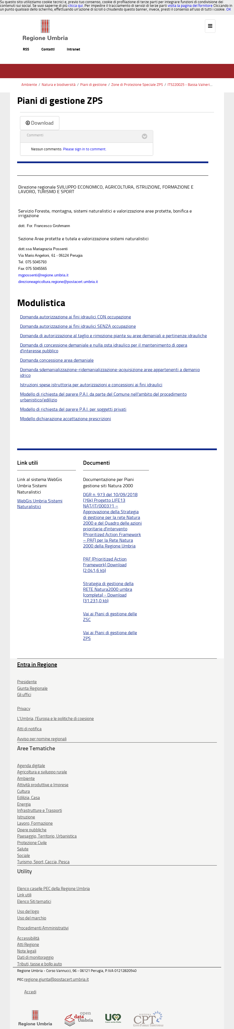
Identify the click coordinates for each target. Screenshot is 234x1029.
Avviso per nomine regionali (41, 738)
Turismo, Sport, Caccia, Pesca (43, 861)
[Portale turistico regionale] (113, 1018)
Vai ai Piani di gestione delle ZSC (110, 616)
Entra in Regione (37, 664)
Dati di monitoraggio (35, 957)
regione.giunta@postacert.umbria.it (56, 979)
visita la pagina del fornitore (190, 5)
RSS (26, 49)
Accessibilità (28, 938)
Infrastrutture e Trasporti (39, 810)
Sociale (23, 855)
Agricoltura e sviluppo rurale (42, 772)
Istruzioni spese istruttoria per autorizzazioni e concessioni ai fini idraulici (91, 384)
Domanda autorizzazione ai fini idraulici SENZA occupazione (78, 326)
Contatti (48, 49)
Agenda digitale (31, 765)
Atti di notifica (29, 728)
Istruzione (26, 817)
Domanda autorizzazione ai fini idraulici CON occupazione (75, 317)
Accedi (30, 991)
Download (42, 123)
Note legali (26, 951)
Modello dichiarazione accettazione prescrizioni (65, 418)
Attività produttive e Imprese (42, 784)
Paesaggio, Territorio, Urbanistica (47, 836)
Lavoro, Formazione (35, 823)
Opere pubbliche (32, 829)
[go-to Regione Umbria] (45, 22)
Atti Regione (28, 944)
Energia (24, 804)
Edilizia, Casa (28, 797)
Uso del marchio (31, 918)
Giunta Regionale (32, 688)
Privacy (23, 708)
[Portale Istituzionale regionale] (35, 1018)
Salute (23, 849)
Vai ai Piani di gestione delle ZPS (110, 635)
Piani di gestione (93, 84)
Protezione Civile (32, 842)
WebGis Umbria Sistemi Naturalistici (39, 503)
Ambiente (29, 84)
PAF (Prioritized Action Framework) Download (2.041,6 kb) (105, 564)
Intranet (73, 49)
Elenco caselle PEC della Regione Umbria (53, 888)
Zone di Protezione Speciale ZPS (137, 84)
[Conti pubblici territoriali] (148, 1018)
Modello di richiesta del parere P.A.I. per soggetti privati (73, 409)
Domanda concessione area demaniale (57, 360)
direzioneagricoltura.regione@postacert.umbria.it (58, 282)
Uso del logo (28, 911)
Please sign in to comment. (84, 149)
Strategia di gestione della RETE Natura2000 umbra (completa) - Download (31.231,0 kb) (108, 592)
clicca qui (75, 5)
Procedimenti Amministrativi (42, 928)
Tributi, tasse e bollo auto (39, 964)
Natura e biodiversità (59, 84)
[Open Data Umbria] (78, 1018)
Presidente (27, 681)
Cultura (23, 791)
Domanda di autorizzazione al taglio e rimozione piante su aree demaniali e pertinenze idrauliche (113, 335)
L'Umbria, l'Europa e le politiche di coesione (55, 718)
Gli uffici (24, 694)
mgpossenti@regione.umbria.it (43, 275)
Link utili (24, 894)
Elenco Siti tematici (34, 901)
